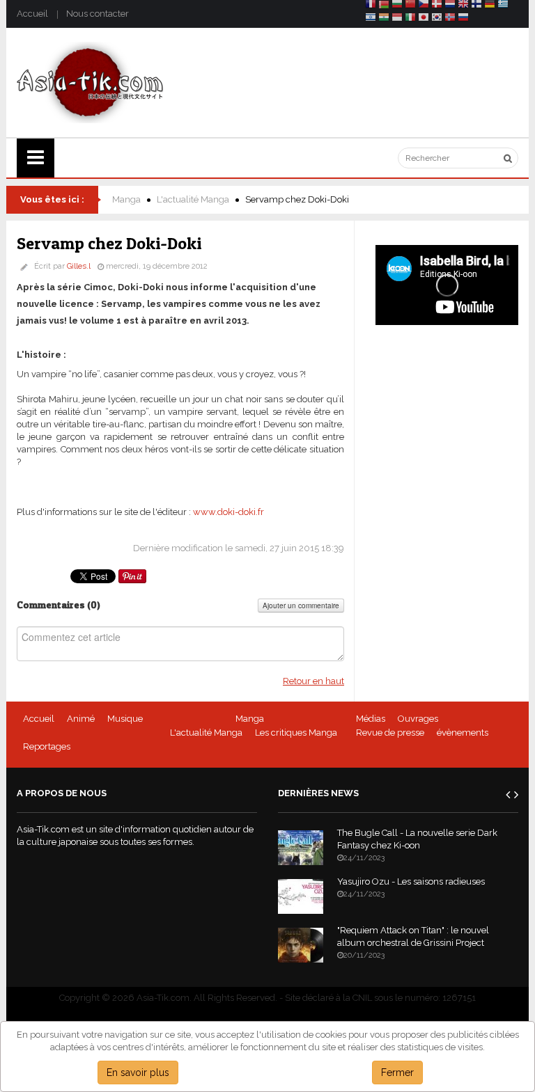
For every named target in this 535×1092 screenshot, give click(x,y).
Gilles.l (79, 266)
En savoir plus (138, 1072)
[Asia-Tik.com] (90, 82)
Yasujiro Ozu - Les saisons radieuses (411, 881)
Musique (125, 718)
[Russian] (463, 19)
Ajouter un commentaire (301, 605)
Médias (370, 718)
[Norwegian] (450, 19)
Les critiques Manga (296, 732)
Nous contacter (97, 13)
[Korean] (436, 19)
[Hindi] (383, 19)
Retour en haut (313, 681)
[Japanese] (423, 19)
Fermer (397, 1072)
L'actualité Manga (193, 199)
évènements (462, 732)
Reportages (46, 746)
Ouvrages (418, 718)
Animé (81, 718)
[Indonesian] (397, 19)
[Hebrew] (370, 19)
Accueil (32, 13)
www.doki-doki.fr (228, 512)
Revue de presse (390, 732)
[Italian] (410, 19)
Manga (126, 199)
